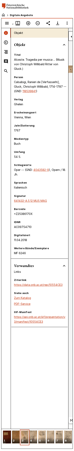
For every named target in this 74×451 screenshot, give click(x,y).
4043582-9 (41, 169)
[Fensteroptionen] (67, 23)
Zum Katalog (22, 298)
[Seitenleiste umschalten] (7, 23)
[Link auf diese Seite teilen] (48, 23)
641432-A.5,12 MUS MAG (30, 200)
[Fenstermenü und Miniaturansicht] (17, 23)
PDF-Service (22, 303)
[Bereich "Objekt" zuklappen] (64, 45)
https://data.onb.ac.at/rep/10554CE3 (38, 284)
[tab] (6, 33)
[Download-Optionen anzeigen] (57, 23)
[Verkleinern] (37, 23)
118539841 (29, 91)
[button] (7, 437)
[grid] (37, 439)
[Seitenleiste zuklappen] (71, 36)
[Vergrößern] (28, 23)
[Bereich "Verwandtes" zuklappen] (64, 266)
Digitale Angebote (21, 15)
